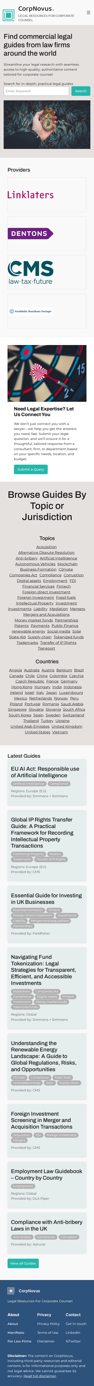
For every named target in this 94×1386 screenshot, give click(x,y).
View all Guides (23, 1263)
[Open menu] (88, 12)
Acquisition (46, 547)
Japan (51, 693)
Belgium (64, 670)
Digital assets (29, 581)
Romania (50, 704)
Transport (46, 648)
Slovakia (36, 709)
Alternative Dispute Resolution (46, 552)
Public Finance (65, 626)
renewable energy (28, 631)
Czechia (76, 676)
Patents (21, 626)
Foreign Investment (35, 597)
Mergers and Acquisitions (46, 614)
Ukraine (62, 721)
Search (81, 91)
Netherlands (40, 698)
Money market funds (34, 620)
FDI (73, 581)
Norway (61, 698)
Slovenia (53, 709)
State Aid (17, 637)
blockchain (67, 564)
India (57, 687)
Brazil (79, 670)
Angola (15, 670)
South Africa (74, 709)
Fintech (64, 586)
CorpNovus (35, 8)
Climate (66, 569)
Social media (58, 631)
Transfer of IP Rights (58, 643)
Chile (30, 676)
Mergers (77, 609)
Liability (40, 609)
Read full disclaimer (40, 1376)
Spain (38, 715)
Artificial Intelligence (58, 558)
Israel (29, 693)
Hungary (42, 687)
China (42, 676)
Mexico (20, 698)
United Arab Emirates (30, 726)
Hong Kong (21, 687)
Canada (16, 676)
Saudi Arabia (72, 704)
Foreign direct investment (46, 592)
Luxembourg (71, 693)
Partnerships (66, 620)
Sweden (53, 715)
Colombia (58, 676)
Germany (69, 681)
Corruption (74, 575)
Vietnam (60, 732)
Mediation (59, 609)
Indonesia (73, 687)
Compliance (50, 575)
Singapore (17, 709)
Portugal (32, 704)
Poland (16, 704)
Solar (76, 631)
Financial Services (38, 586)
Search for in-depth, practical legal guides (38, 84)
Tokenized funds (69, 637)
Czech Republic (30, 681)
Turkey (47, 721)
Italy (40, 693)
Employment (55, 581)
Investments (19, 609)
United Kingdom (67, 726)
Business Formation (38, 569)
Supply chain (40, 637)
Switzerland (73, 715)
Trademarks (27, 643)
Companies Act (23, 575)
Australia (31, 670)
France (52, 681)
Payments (40, 626)
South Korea (20, 715)
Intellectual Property (35, 603)
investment (66, 603)
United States (37, 732)
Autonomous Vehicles (35, 564)
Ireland (16, 693)
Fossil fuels (66, 597)
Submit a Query (31, 469)
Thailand (31, 721)
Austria (48, 670)
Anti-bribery (27, 558)
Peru (74, 698)
